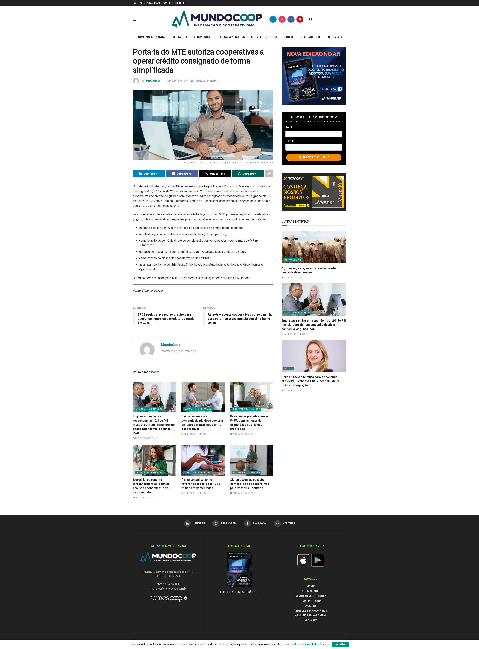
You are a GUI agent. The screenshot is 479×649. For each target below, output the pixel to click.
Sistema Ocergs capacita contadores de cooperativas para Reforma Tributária (249, 484)
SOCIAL (289, 37)
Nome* (289, 140)
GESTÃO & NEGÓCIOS (231, 37)
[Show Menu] (134, 19)
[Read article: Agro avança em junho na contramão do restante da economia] (314, 247)
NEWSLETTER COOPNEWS (310, 610)
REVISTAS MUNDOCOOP (310, 596)
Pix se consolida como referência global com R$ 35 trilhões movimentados (200, 484)
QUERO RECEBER (314, 157)
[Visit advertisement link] (314, 76)
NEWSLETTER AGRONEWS (311, 615)
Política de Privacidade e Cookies (310, 644)
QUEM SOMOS (311, 591)
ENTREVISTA (334, 37)
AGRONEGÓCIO (203, 37)
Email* (289, 127)
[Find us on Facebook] (291, 19)
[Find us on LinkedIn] (273, 19)
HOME (311, 586)
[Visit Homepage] (217, 19)
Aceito (340, 644)
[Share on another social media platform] (269, 173)
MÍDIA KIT (180, 3)
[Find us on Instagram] (282, 19)
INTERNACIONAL (310, 37)
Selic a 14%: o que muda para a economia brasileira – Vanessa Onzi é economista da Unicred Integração (311, 381)
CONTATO (168, 3)
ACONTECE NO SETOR (264, 37)
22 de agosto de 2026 (146, 438)
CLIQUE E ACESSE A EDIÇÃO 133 (239, 591)
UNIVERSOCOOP (310, 600)
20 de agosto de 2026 (146, 497)
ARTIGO (289, 369)
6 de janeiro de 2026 (177, 80)
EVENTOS (311, 605)
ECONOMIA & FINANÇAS (151, 37)
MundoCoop (153, 80)
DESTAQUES (180, 37)
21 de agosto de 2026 (194, 434)
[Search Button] (310, 19)
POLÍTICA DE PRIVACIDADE (147, 3)
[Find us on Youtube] (299, 19)
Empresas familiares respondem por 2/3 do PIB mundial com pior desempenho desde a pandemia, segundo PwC (154, 425)
